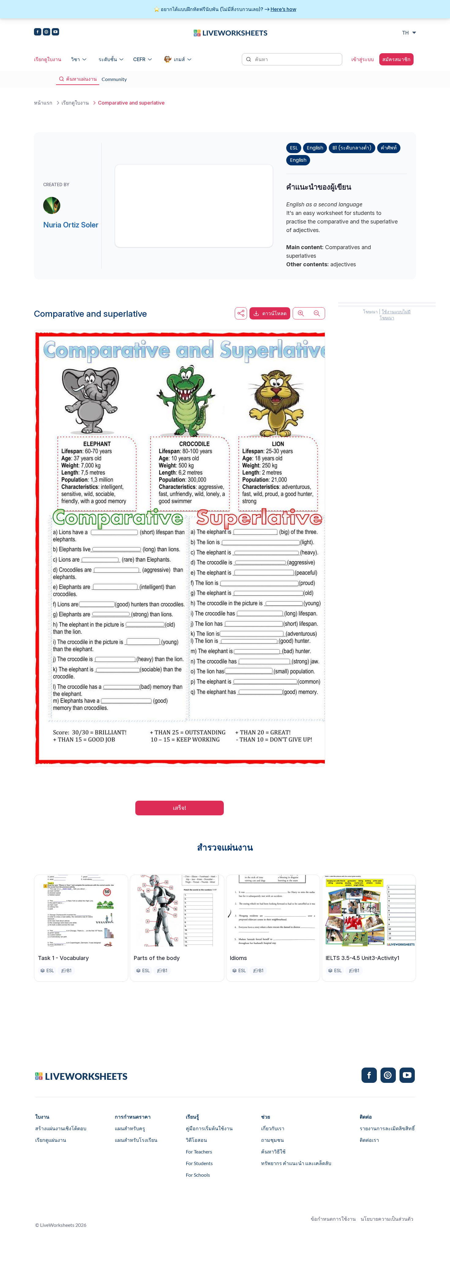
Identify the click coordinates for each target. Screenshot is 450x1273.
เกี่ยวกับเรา (272, 1128)
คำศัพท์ (389, 147)
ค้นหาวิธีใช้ (273, 1151)
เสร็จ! (179, 808)
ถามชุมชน (272, 1140)
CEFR (139, 59)
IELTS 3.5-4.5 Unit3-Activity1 (362, 958)
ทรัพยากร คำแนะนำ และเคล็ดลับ (296, 1163)
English (315, 147)
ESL (294, 147)
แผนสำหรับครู (130, 1128)
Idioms (238, 958)
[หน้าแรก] (230, 32)
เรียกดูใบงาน (47, 59)
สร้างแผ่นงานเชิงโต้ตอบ (60, 1128)
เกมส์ (179, 59)
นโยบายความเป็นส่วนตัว (387, 1219)
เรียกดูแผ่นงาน (50, 1140)
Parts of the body (157, 958)
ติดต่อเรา (369, 1140)
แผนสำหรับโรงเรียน (136, 1140)
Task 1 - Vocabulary (63, 958)
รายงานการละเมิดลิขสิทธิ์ (387, 1128)
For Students (199, 1163)
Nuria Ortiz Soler (71, 224)
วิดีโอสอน (196, 1140)
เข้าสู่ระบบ (362, 59)
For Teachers (199, 1151)
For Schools (198, 1175)
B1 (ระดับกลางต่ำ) (352, 147)
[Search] (249, 58)
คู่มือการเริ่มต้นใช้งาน (209, 1128)
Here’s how (283, 9)
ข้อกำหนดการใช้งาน (333, 1219)
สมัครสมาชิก (396, 59)
